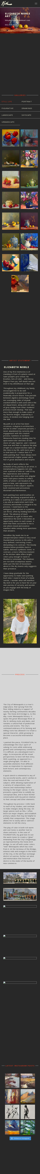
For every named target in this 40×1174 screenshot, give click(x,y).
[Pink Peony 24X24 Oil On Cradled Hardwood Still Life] (29, 158)
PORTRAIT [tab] (27, 101)
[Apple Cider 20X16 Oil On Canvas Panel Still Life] (29, 242)
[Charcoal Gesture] (12, 1112)
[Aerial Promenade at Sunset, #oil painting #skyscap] (12, 1127)
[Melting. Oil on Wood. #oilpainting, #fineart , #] (28, 1081)
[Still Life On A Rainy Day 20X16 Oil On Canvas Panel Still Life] (10, 158)
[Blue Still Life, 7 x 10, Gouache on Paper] (29, 262)
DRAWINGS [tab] (27, 108)
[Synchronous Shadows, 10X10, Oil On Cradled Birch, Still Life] (29, 138)
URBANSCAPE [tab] (8, 122)
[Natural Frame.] (28, 1127)
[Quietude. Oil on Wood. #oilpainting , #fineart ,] (12, 1081)
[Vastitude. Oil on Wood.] (28, 1096)
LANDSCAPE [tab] (7, 115)
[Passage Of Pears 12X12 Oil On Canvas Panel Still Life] (10, 179)
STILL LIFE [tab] (7, 101)
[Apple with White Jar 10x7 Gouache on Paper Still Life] (10, 262)
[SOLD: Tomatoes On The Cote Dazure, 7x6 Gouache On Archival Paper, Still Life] (10, 138)
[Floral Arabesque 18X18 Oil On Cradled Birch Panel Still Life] (29, 200)
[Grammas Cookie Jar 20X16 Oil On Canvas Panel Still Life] (10, 200)
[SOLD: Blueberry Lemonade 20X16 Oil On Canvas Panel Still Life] (29, 221)
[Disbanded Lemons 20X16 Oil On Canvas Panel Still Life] (10, 221)
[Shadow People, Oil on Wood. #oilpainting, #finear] (12, 1096)
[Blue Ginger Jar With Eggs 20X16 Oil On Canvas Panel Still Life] (10, 242)
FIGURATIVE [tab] (8, 108)
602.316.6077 (11, 25)
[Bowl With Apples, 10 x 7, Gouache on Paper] (20, 283)
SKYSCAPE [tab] (26, 115)
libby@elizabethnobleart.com (17, 20)
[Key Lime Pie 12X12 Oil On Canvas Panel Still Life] (29, 179)
